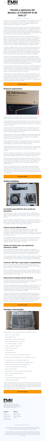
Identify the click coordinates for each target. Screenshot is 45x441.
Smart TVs (5, 413)
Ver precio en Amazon (22, 84)
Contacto (15, 417)
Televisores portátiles (7, 419)
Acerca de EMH (16, 413)
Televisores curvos (7, 416)
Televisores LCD (7, 417)
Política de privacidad (17, 416)
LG (22, 7)
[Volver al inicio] (24, 2)
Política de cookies (16, 414)
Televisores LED (6, 414)
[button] (5, 2)
